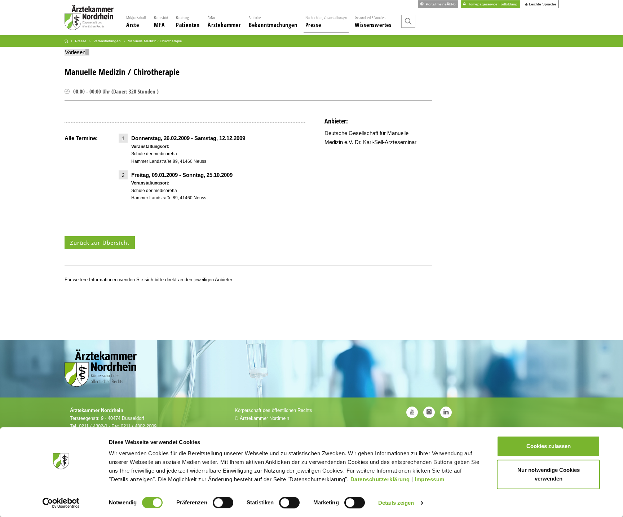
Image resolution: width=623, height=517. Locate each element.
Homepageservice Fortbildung (492, 4)
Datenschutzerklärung (380, 479)
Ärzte (136, 21)
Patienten (188, 21)
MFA (161, 21)
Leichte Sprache (542, 4)
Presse (326, 21)
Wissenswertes (373, 21)
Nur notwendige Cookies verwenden (548, 474)
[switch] (223, 502)
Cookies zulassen (548, 446)
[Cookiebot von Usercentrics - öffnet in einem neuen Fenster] (61, 503)
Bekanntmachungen (273, 21)
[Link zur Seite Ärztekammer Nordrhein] (66, 41)
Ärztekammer (224, 21)
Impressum (430, 479)
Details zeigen (396, 503)
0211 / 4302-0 (93, 426)
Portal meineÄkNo (440, 4)
